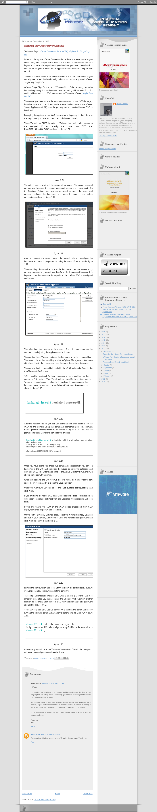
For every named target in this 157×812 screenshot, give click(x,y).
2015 (103, 340)
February (107, 376)
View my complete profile (108, 136)
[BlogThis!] (58, 658)
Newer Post (27, 793)
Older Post (88, 793)
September (107, 368)
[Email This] (55, 658)
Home (57, 793)
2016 (103, 337)
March (106, 373)
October (106, 365)
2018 (103, 332)
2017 (103, 334)
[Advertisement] (118, 404)
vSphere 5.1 (74, 51)
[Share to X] (61, 658)
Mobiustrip (35, 734)
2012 (103, 348)
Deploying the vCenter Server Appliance (118, 354)
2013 (103, 346)
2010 (103, 382)
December (107, 351)
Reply (33, 726)
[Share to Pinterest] (67, 658)
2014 (103, 343)
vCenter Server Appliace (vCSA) (54, 51)
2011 (103, 379)
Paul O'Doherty (122, 104)
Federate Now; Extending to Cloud (115, 362)
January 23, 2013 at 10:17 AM (53, 683)
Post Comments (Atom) (45, 799)
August (106, 370)
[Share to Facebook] (64, 658)
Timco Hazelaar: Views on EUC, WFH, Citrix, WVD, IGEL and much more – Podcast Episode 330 (119, 309)
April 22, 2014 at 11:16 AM (50, 734)
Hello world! (107, 304)
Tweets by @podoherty (107, 149)
